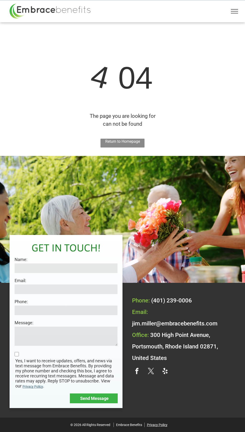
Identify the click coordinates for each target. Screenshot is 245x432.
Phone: (21, 301)
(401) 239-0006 (171, 300)
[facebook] (137, 371)
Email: (20, 280)
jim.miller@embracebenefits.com (174, 323)
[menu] (234, 11)
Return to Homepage (122, 141)
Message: (24, 322)
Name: (21, 259)
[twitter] (151, 371)
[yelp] (165, 371)
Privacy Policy (32, 386)
